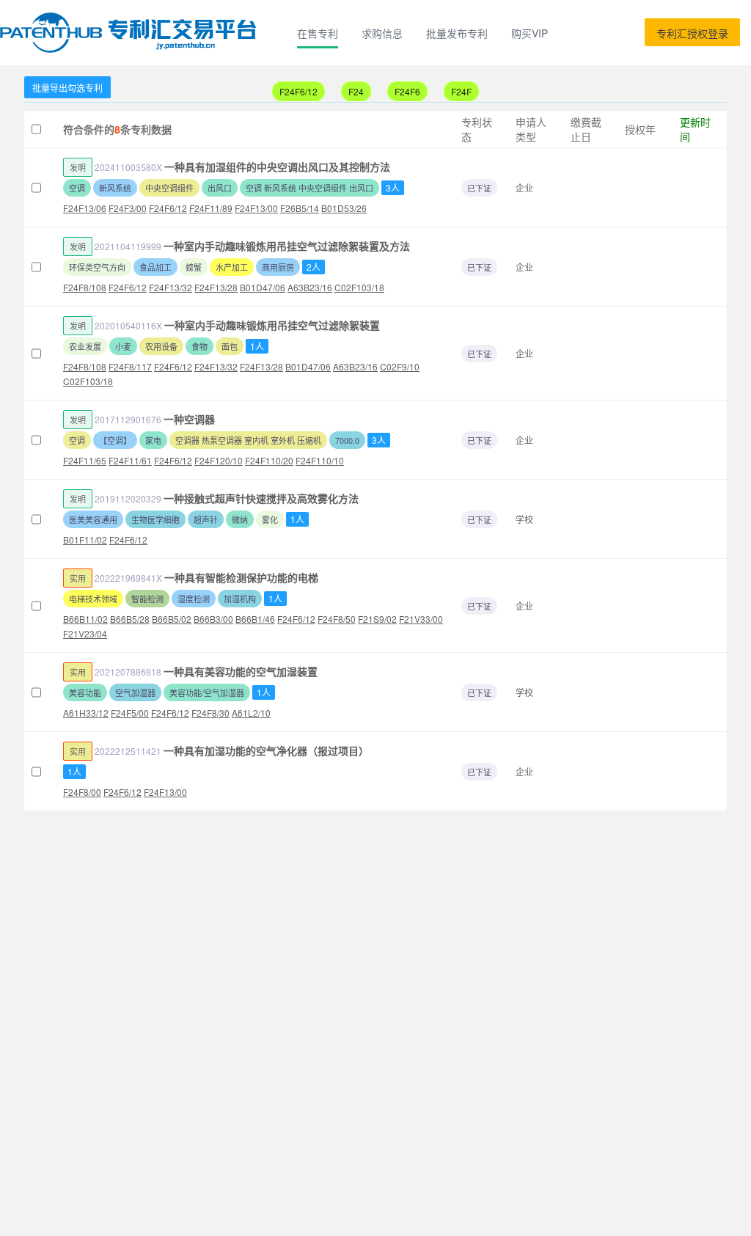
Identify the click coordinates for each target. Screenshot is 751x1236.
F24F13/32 (170, 287)
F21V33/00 (421, 618)
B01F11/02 (85, 539)
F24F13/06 (84, 208)
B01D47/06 (262, 287)
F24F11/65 (84, 460)
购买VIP (529, 33)
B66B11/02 (85, 618)
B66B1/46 (255, 618)
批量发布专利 (457, 33)
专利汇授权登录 (692, 33)
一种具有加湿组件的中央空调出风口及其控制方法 (277, 166)
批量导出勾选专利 (67, 87)
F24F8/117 (130, 366)
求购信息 (382, 33)
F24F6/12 (298, 91)
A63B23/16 (309, 287)
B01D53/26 (344, 208)
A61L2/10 (251, 712)
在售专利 (317, 33)
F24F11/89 (210, 208)
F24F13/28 (216, 287)
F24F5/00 (130, 712)
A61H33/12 (86, 712)
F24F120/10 (218, 460)
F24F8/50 (337, 618)
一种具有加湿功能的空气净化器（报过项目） (266, 750)
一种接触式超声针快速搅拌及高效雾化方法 (261, 498)
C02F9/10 (400, 366)
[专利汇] (131, 32)
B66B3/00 (213, 618)
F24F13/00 (256, 208)
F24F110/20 (269, 460)
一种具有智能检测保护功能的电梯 (241, 577)
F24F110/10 (320, 460)
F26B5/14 (299, 208)
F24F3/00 (128, 208)
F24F (461, 91)
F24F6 (407, 91)
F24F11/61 (130, 460)
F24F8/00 (82, 792)
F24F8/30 (210, 712)
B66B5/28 (130, 618)
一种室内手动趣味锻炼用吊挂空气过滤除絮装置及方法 (287, 245)
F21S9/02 (377, 618)
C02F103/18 (359, 287)
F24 (356, 91)
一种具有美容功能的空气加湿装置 (241, 671)
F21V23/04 (85, 633)
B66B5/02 (171, 618)
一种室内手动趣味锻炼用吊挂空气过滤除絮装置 (272, 325)
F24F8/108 (84, 287)
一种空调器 (189, 419)
